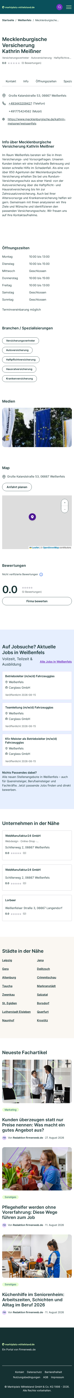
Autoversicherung (17, 350)
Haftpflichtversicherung (21, 359)
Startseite (8, 20)
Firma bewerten (37, 601)
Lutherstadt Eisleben (16, 1012)
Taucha (7, 986)
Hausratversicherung (19, 369)
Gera (5, 969)
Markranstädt (46, 986)
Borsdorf (43, 1003)
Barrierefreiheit (53, 1371)
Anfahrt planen (17, 487)
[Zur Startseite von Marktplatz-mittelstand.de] (18, 7)
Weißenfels (24, 20)
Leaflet (35, 547)
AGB (45, 1377)
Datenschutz (34, 1371)
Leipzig (7, 960)
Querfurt (43, 1012)
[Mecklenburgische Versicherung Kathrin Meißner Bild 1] (37, 427)
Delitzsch (43, 969)
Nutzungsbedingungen (26, 1377)
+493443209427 (20, 103)
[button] (59, 7)
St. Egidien (9, 1003)
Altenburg (9, 977)
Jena (40, 960)
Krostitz (42, 1020)
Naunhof (8, 1020)
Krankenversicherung (19, 378)
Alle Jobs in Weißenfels (56, 661)
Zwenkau (8, 994)
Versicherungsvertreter (20, 340)
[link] (37, 685)
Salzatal (42, 994)
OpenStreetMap (51, 547)
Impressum (57, 1377)
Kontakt (19, 1371)
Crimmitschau (46, 977)
